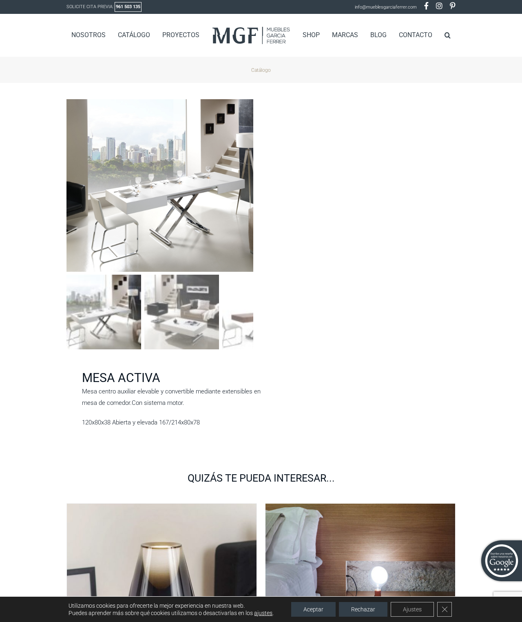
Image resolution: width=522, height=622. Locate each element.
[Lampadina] (360, 508)
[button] (434, 35)
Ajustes (412, 609)
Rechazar (363, 609)
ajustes (263, 613)
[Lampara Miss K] (162, 508)
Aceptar (313, 609)
